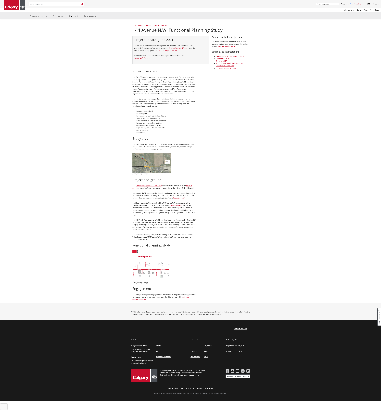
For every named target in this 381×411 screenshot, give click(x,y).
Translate (357, 4)
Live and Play (195, 357)
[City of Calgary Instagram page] (233, 371)
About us (159, 346)
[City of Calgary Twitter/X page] (248, 371)
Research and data (163, 357)
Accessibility (197, 388)
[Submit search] (82, 4)
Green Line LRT (179, 198)
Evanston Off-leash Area (225, 66)
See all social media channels (238, 376)
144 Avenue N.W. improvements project (230, 56)
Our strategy (136, 357)
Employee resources (234, 351)
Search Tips (208, 388)
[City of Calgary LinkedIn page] (243, 371)
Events (159, 351)
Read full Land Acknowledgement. (185, 375)
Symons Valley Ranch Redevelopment (229, 63)
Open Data (374, 10)
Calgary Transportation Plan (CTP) (149, 186)
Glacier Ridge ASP (175, 205)
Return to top (240, 328)
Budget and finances (139, 346)
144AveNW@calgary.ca (226, 46)
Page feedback (379, 318)
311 (368, 4)
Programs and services (39, 16)
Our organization (90, 16)
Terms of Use (185, 388)
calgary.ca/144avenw (142, 58)
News (359, 10)
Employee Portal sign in (235, 346)
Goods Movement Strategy (226, 68)
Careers (376, 4)
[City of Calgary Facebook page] (227, 371)
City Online (208, 346)
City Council (73, 16)
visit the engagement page (168, 50)
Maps (366, 10)
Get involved (58, 16)
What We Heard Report (179, 48)
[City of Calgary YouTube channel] (238, 371)
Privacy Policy (173, 388)
